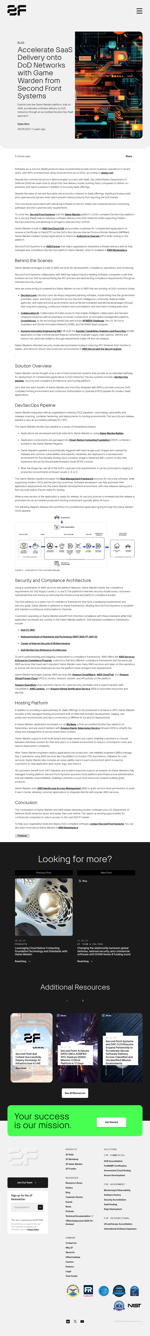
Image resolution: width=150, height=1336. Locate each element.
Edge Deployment (113, 1209)
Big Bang (71, 724)
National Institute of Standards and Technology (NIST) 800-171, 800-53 (59, 636)
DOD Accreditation (113, 1161)
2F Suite (70, 1154)
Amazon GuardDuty (25, 685)
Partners (70, 1267)
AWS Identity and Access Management (59, 788)
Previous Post (43, 872)
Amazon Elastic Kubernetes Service (80, 728)
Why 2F (69, 1248)
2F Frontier (71, 1169)
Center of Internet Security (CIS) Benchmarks (45, 643)
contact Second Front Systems (107, 824)
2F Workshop (72, 1159)
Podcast (70, 1211)
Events (69, 1202)
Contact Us (71, 1243)
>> (40, 1207)
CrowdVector (28, 320)
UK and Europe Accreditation (118, 1224)
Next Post (106, 872)
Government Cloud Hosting (117, 1170)
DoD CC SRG (28, 630)
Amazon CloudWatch (84, 674)
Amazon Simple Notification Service (70, 688)
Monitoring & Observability (117, 1190)
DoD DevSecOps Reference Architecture (44, 650)
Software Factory (112, 1195)
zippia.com (107, 172)
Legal (68, 1271)
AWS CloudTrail (105, 674)
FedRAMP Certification (115, 1166)
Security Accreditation (115, 1200)
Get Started (111, 1122)
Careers (70, 1262)
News (68, 1206)
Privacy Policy (33, 1230)
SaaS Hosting (110, 1204)
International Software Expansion (120, 1229)
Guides (69, 1188)
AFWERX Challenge (93, 320)
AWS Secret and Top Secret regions (101, 349)
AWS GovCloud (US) (53, 228)
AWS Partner (53, 246)
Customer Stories (74, 1197)
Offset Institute (73, 1257)
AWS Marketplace (117, 250)
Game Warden (73, 214)
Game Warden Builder (112, 433)
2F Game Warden (74, 1164)
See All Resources (75, 1093)
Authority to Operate (88, 236)
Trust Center (72, 1276)
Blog (21, 42)
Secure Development (114, 1175)
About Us (70, 1252)
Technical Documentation (78, 1216)
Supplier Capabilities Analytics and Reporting (101, 331)
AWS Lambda (37, 688)
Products (22, 836)
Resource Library (74, 1183)
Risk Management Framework (76, 478)
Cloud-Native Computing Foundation (89, 440)
